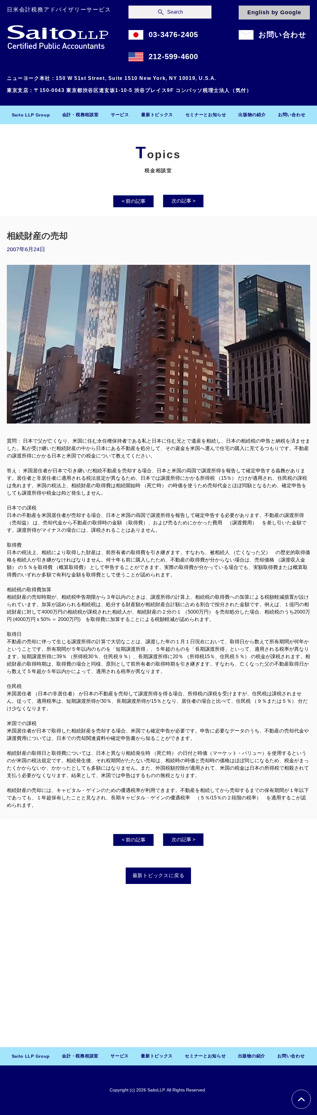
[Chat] (301, 1099)
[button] (80, 115)
